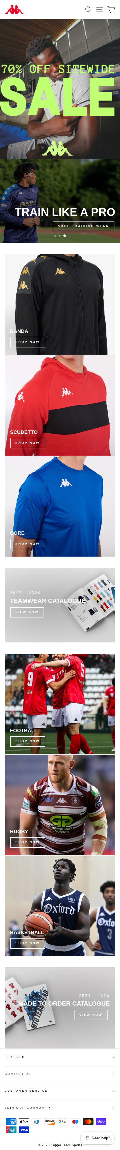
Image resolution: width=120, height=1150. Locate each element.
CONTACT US (18, 1073)
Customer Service (26, 1090)
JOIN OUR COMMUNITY (28, 1107)
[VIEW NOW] (60, 605)
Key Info (15, 1057)
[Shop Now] (60, 304)
